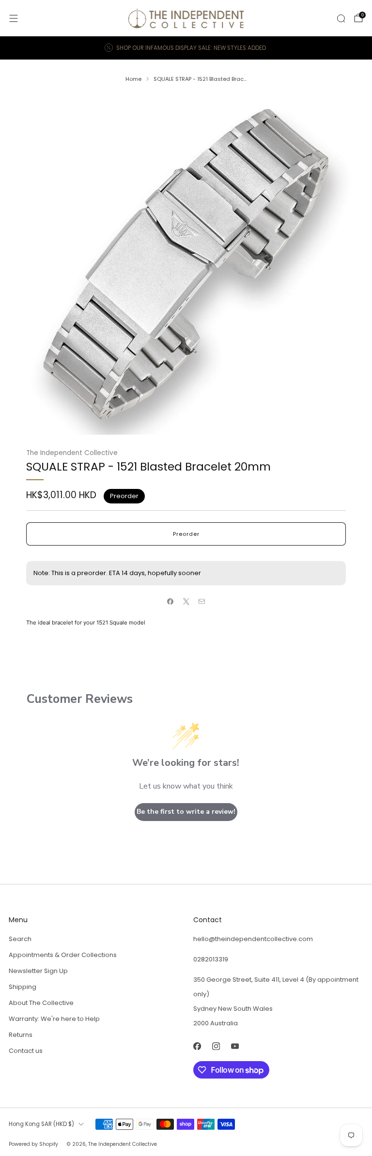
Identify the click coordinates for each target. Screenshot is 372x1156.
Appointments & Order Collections (63, 954)
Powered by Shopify (33, 1144)
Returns (20, 1034)
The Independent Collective (72, 452)
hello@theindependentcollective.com (253, 938)
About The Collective (41, 1002)
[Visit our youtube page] (234, 1045)
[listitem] (186, 48)
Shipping (22, 986)
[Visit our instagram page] (215, 1045)
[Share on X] (186, 602)
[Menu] (13, 18)
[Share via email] (202, 602)
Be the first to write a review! (186, 811)
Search (20, 938)
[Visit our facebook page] (196, 1045)
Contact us (26, 1050)
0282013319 (210, 959)
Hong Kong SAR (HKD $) (41, 1124)
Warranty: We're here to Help (54, 1018)
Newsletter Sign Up (38, 970)
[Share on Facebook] (170, 602)
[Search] (341, 18)
